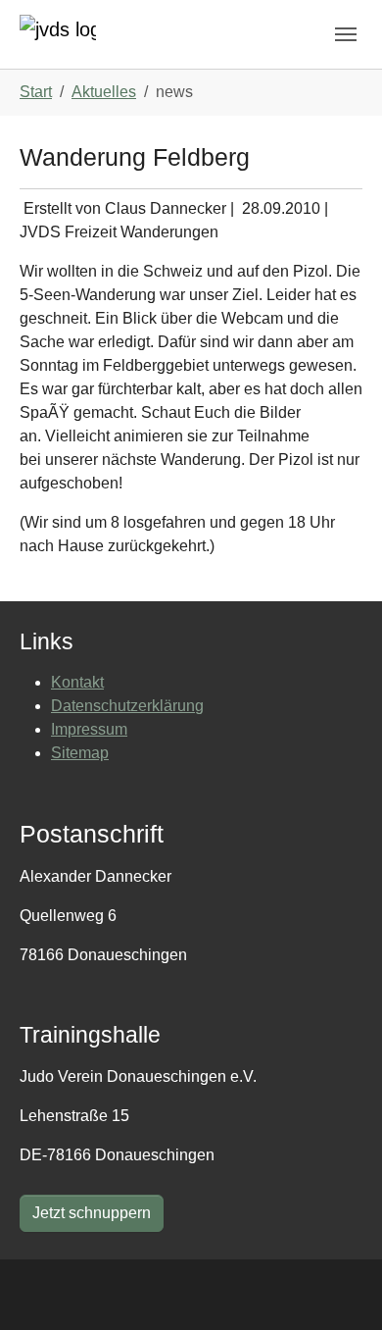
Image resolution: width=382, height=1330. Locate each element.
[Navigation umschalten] (345, 34)
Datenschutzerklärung (127, 705)
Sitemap (80, 752)
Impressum (89, 729)
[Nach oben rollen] (338, 1286)
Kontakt (77, 682)
